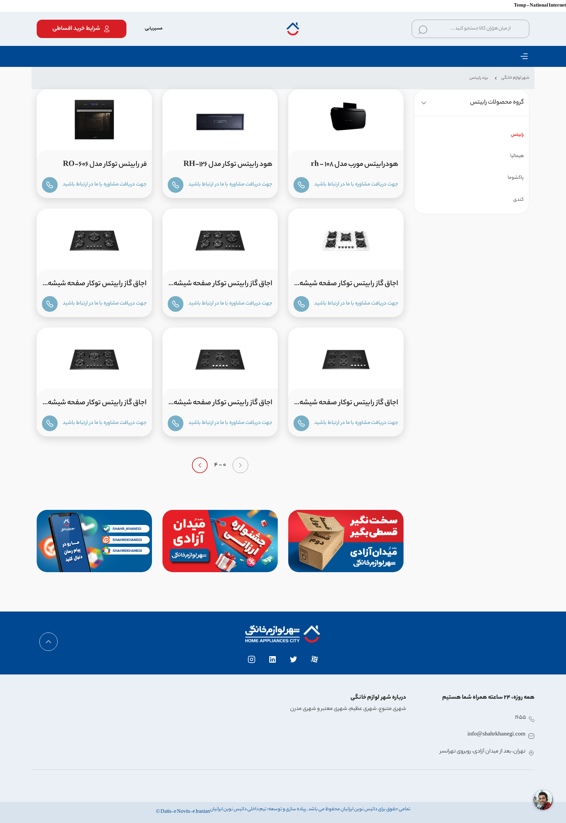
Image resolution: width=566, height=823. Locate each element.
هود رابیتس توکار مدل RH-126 (228, 165)
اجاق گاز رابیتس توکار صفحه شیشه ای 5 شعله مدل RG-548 (348, 286)
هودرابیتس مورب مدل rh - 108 (354, 165)
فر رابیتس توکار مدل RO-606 (105, 165)
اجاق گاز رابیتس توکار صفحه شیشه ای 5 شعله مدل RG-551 (97, 286)
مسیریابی (153, 28)
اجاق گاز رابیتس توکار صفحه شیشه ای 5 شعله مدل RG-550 (223, 286)
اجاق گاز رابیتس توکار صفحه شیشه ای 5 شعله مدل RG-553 (223, 405)
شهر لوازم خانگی (515, 77)
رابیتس (517, 135)
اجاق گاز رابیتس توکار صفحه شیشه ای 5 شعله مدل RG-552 (348, 405)
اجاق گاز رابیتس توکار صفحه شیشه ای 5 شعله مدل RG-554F (97, 405)
